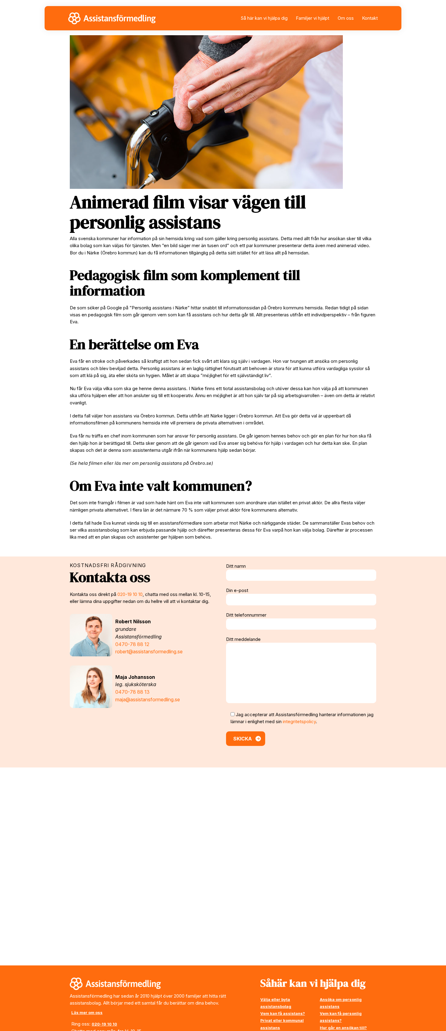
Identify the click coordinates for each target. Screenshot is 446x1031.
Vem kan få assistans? (282, 1013)
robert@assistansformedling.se (149, 651)
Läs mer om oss (87, 1012)
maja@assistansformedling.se (147, 699)
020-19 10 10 (130, 594)
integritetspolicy (299, 721)
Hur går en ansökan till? (343, 1028)
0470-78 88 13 (132, 692)
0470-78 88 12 (132, 644)
